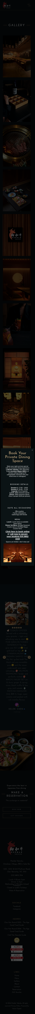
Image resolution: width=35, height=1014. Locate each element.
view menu (17, 523)
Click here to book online (17, 531)
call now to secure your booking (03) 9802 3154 (17, 536)
